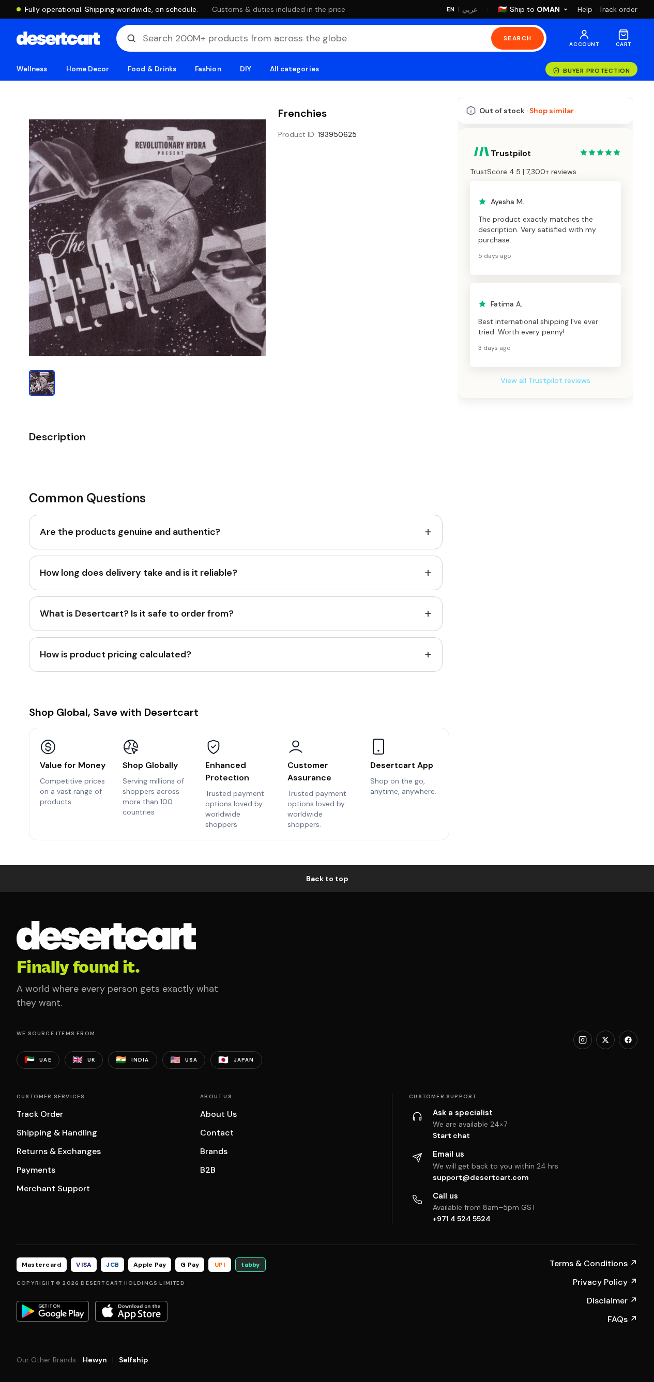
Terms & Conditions (593, 1263)
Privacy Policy (605, 1282)
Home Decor (88, 69)
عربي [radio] (470, 9)
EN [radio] (450, 9)
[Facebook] (628, 1040)
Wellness (32, 69)
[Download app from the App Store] (131, 1311)
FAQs (622, 1319)
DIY (245, 69)
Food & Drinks (152, 69)
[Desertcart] (58, 38)
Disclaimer (612, 1300)
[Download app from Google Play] (53, 1311)
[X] (605, 1040)
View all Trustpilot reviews (545, 380)
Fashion (208, 69)
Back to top (327, 878)
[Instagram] (582, 1040)
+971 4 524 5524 (462, 1218)
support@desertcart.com (481, 1177)
